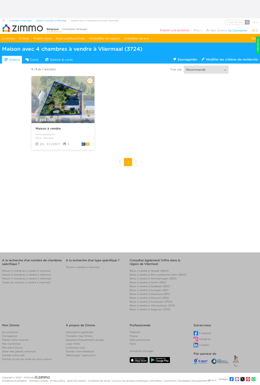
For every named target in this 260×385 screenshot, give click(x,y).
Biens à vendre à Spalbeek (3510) (150, 286)
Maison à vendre (48, 128)
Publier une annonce (174, 30)
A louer (24, 38)
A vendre (8, 38)
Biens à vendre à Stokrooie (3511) (150, 293)
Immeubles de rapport (104, 38)
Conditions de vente (99, 380)
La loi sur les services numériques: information (137, 380)
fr (254, 22)
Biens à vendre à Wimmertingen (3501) (153, 278)
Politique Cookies (39, 380)
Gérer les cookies (77, 380)
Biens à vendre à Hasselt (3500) (149, 270)
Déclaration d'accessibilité (192, 380)
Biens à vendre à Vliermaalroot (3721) (152, 305)
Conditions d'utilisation (15, 380)
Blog (254, 38)
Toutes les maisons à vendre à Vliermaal (26, 282)
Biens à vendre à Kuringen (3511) (149, 290)
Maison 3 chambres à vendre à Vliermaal (26, 274)
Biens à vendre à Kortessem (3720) (151, 301)
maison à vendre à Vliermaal (51, 20)
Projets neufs (42, 38)
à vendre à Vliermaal (20, 20)
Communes (170, 380)
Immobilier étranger (74, 29)
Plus (197, 30)
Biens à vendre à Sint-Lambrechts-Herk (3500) (158, 274)
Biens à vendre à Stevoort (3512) (149, 297)
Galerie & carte (61, 60)
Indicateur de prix (136, 38)
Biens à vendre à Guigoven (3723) (150, 309)
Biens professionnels (70, 38)
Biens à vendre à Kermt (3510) (148, 282)
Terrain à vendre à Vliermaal (83, 267)
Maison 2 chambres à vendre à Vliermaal (26, 270)
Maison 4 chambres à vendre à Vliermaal (26, 278)
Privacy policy (58, 380)
